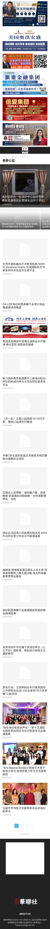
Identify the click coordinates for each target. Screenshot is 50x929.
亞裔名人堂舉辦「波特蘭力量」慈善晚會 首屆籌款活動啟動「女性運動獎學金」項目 (24, 496)
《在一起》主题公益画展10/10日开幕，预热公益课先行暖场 (24, 420)
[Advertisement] (25, 858)
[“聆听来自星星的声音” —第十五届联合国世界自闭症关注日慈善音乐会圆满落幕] (25, 713)
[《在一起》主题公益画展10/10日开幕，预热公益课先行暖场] (25, 404)
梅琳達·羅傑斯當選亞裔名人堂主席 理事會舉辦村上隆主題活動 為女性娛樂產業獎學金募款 (25, 573)
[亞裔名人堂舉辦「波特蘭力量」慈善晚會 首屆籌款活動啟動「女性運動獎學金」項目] (25, 478)
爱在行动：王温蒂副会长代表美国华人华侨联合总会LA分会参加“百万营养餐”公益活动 (25, 690)
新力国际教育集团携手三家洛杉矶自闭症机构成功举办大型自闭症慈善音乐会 (24, 381)
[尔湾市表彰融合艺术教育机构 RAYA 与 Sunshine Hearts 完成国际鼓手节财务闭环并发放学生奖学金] (25, 250)
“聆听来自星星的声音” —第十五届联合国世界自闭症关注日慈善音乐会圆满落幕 (24, 731)
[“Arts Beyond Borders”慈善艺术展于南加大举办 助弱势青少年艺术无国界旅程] (25, 754)
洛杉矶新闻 (13, 157)
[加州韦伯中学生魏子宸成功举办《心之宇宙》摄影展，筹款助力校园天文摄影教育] (25, 633)
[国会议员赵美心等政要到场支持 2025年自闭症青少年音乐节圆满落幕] (25, 519)
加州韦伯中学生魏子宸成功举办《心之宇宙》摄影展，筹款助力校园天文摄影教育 (24, 650)
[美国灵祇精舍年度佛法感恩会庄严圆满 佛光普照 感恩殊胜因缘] (25, 327)
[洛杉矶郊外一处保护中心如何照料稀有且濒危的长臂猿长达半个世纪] (25, 185)
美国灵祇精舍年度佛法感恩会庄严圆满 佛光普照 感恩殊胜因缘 (24, 343)
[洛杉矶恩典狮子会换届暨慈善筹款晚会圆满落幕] (25, 596)
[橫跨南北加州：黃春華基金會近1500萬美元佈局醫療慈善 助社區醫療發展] (20, 223)
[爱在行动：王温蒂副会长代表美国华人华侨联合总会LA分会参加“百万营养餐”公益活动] (25, 673)
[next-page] (32, 826)
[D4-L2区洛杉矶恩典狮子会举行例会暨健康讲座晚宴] (25, 290)
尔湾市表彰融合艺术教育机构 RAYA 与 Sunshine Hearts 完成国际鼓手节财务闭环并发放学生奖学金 (24, 267)
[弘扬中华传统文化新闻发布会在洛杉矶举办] (25, 794)
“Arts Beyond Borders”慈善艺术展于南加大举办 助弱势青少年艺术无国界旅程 (24, 771)
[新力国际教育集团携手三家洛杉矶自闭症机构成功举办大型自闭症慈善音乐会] (25, 364)
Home (5, 157)
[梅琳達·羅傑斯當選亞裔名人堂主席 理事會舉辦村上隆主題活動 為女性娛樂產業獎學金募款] (25, 556)
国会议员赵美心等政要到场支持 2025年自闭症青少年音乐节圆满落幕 (25, 534)
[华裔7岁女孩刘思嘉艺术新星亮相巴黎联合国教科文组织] (25, 441)
